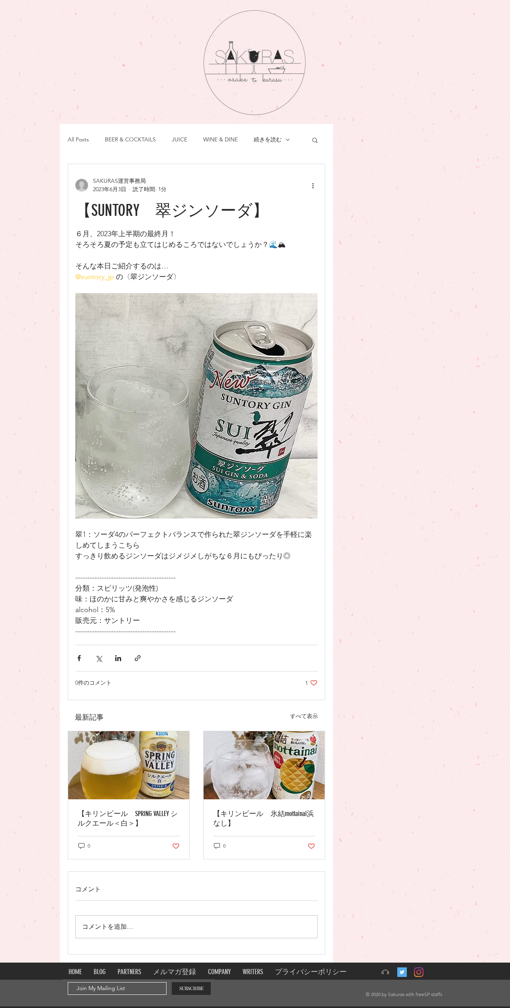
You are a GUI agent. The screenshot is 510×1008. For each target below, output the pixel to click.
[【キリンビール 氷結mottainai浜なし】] (264, 765)
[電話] (385, 972)
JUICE (179, 139)
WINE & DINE (220, 139)
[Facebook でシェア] (79, 658)
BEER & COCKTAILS (130, 139)
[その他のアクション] (313, 185)
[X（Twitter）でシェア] (98, 658)
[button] (315, 140)
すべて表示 (304, 716)
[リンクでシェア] (137, 658)
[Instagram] (419, 972)
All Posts (78, 139)
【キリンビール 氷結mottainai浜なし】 (263, 818)
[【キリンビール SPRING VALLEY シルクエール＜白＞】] (128, 765)
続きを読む (268, 139)
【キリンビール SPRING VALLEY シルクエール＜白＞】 (128, 818)
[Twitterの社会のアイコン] (402, 972)
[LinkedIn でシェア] (118, 658)
